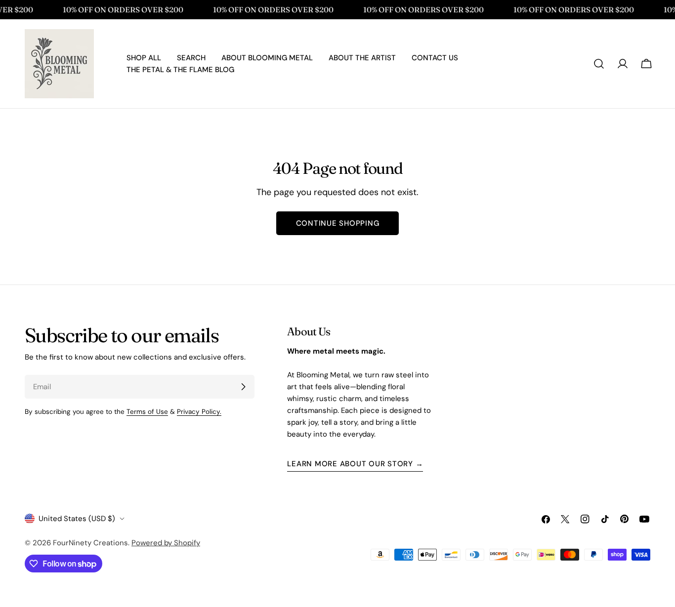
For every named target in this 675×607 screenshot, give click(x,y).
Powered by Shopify (165, 543)
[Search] (599, 64)
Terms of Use (147, 411)
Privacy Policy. (199, 411)
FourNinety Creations (90, 543)
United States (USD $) (77, 519)
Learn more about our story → (355, 464)
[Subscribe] (243, 386)
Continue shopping (338, 223)
